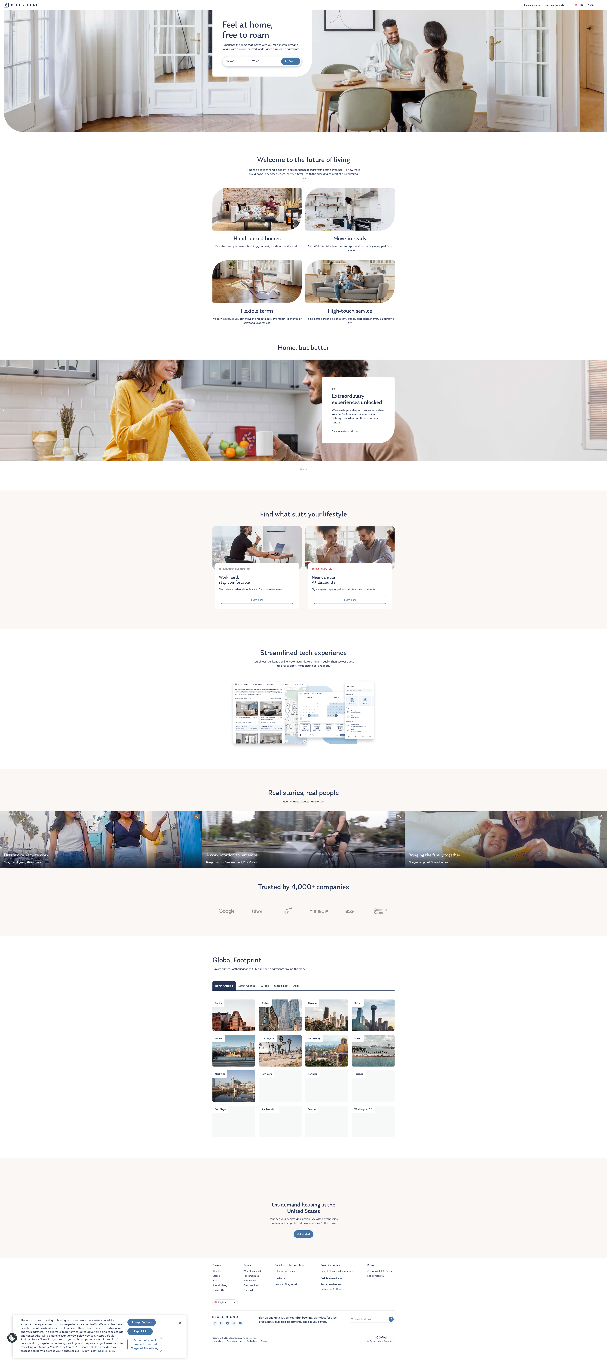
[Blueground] (225, 1317)
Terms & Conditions (235, 1341)
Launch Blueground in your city (337, 1271)
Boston (265, 1003)
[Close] (179, 1323)
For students (249, 1280)
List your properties (284, 1271)
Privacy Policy (218, 1341)
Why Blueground (252, 1271)
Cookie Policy (252, 1341)
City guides (249, 1290)
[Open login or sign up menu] (600, 5)
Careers (216, 1275)
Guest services (250, 1285)
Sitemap (264, 1341)
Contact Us (218, 1290)
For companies (532, 5)
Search (292, 61)
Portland (312, 1074)
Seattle (312, 1109)
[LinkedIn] (221, 1323)
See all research (375, 1275)
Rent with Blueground (285, 1284)
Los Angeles (267, 1038)
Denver (219, 1038)
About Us (217, 1271)
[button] (12, 1338)
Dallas (357, 1003)
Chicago (312, 1003)
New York (266, 1074)
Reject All (140, 1331)
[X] (233, 1323)
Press (215, 1280)
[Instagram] (227, 1323)
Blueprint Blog (219, 1285)
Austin (218, 1003)
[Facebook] (215, 1323)
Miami (357, 1038)
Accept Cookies (142, 1322)
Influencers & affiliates (332, 1289)
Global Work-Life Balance (380, 1271)
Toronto (358, 1074)
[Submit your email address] (391, 1319)
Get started (303, 1234)
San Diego (220, 1109)
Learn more (257, 599)
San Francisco (268, 1109)
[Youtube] (240, 1323)
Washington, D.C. (363, 1109)
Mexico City (314, 1038)
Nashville (220, 1074)
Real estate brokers (331, 1284)
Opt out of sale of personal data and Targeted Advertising (145, 1344)
